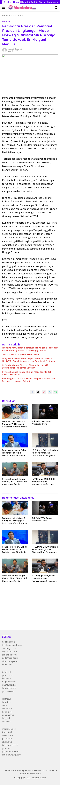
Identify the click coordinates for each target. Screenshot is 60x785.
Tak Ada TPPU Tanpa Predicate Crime (20, 354)
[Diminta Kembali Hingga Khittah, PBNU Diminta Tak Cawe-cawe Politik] (15, 469)
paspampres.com (10, 751)
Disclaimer (50, 770)
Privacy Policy (24, 770)
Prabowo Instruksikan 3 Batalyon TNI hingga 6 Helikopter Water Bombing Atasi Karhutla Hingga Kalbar (30, 349)
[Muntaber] (21, 7)
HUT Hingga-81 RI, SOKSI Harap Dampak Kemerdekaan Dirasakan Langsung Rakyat (28, 379)
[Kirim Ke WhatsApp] (55, 392)
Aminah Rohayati (15, 49)
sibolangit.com (9, 648)
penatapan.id (8, 715)
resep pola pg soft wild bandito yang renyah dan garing (28, 610)
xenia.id (5, 705)
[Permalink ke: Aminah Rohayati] (4, 49)
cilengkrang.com (9, 661)
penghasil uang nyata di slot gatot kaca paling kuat (26, 600)
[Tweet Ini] (38, 392)
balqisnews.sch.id (10, 745)
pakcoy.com (8, 691)
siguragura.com (9, 651)
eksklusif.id (7, 741)
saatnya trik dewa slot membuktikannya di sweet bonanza (29, 613)
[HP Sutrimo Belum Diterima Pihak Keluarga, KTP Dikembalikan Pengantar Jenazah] (45, 440)
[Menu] (4, 7)
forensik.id (7, 732)
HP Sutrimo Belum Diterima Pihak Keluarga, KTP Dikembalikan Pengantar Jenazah (25, 366)
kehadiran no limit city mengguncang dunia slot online (27, 597)
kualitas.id (6, 678)
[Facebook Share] (32, 392)
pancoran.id (7, 675)
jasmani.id (7, 738)
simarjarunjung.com (11, 754)
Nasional (6, 21)
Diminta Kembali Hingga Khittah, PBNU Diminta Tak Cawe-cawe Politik (26, 373)
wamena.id (7, 708)
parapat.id (7, 711)
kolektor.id (7, 664)
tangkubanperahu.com (12, 645)
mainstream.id (9, 729)
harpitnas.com (9, 681)
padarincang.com (10, 657)
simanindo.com (9, 654)
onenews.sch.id (9, 684)
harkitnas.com (8, 641)
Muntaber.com (39, 777)
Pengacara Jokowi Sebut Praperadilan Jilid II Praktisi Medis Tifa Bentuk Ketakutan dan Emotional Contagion (28, 359)
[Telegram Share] (50, 392)
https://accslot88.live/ (12, 621)
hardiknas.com (9, 688)
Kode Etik (9, 770)
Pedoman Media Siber (30, 773)
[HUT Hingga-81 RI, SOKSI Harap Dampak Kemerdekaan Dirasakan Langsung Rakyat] (45, 469)
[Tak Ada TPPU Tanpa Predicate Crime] (45, 411)
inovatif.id (6, 702)
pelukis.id (6, 671)
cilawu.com (7, 735)
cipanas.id (6, 698)
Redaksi (38, 770)
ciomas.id (6, 721)
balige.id (6, 718)
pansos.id (6, 748)
